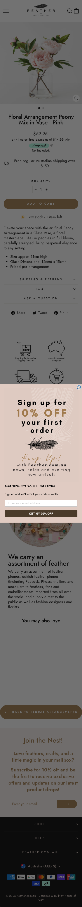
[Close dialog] (79, 387)
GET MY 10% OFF (41, 513)
